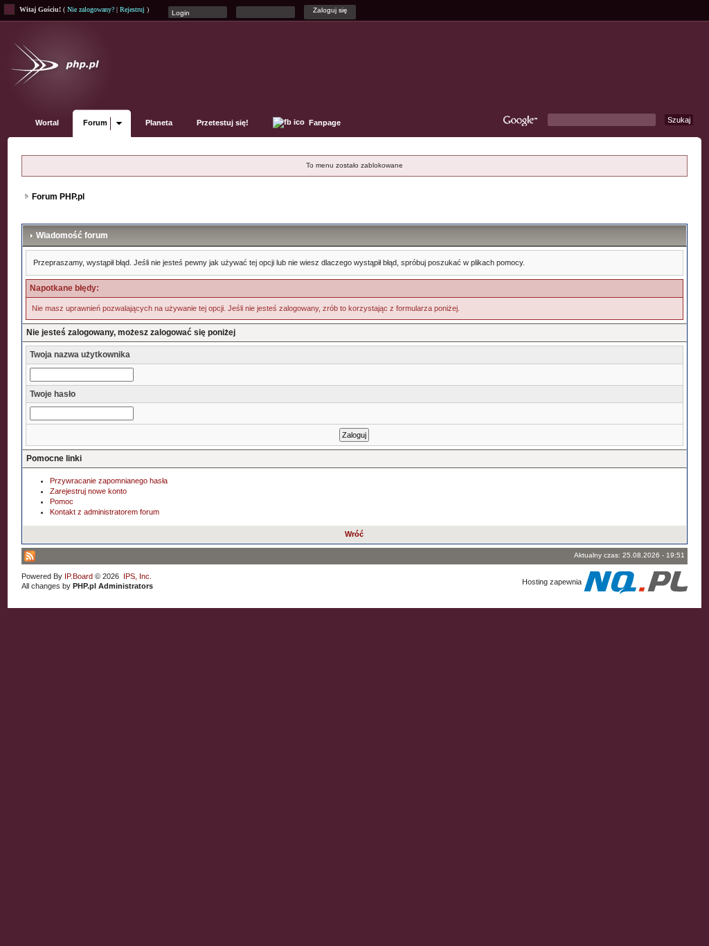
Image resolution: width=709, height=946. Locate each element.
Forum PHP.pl (58, 197)
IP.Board (78, 576)
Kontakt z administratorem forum (104, 512)
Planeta (158, 122)
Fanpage (324, 122)
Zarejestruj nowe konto (88, 491)
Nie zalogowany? (90, 9)
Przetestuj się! (223, 122)
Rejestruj (132, 9)
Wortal (47, 122)
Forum (95, 122)
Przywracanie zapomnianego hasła (109, 480)
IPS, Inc (136, 576)
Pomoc (61, 501)
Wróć (354, 534)
